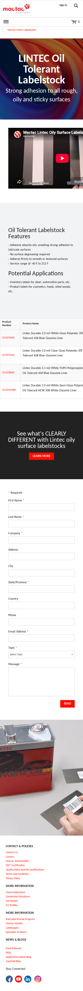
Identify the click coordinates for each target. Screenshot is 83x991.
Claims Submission (15, 892)
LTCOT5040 (8, 337)
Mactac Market (14, 923)
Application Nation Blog (18, 957)
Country (13, 598)
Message (15, 664)
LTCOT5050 (8, 355)
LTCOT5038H (9, 390)
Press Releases (13, 948)
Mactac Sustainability (17, 861)
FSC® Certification (15, 865)
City (10, 566)
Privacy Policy (13, 878)
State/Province (18, 582)
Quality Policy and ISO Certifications (25, 869)
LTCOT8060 (8, 372)
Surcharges (12, 900)
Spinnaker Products (16, 932)
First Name (16, 500)
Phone (12, 615)
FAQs (8, 952)
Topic (12, 647)
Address (13, 549)
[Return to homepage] (16, 8)
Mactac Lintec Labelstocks (22, 30)
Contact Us (12, 852)
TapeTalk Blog (13, 961)
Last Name (16, 517)
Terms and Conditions (17, 874)
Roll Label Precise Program (20, 919)
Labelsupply (12, 928)
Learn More (41, 456)
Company (15, 533)
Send (67, 703)
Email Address (18, 631)
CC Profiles (12, 905)
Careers (10, 856)
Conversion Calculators (18, 896)
